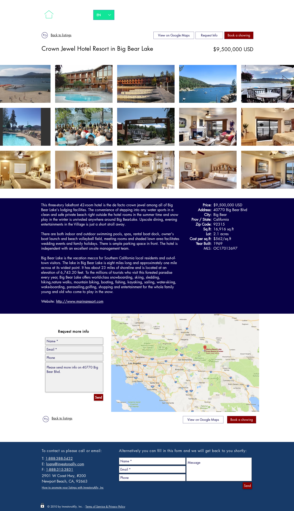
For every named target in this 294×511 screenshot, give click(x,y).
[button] (238, 35)
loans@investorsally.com (65, 464)
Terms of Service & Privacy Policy (105, 506)
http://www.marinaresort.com (79, 301)
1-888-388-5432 (59, 458)
